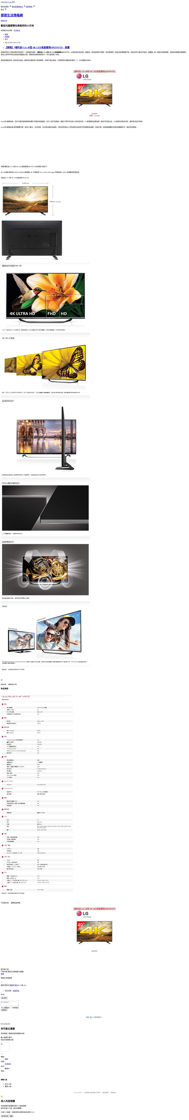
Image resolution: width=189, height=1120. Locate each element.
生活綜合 (17, 30)
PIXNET (80, 1092)
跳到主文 (4, 21)
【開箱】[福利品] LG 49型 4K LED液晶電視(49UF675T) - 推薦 (37, 47)
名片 (6, 39)
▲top (2, 994)
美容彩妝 (16, 991)
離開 (11, 1116)
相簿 (6, 34)
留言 (16, 985)
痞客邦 (11, 985)
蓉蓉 (2, 974)
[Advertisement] (17, 145)
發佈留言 (4, 1010)
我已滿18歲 (5, 1116)
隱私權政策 (105, 1092)
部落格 (7, 37)
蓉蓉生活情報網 (12, 15)
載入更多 (4, 998)
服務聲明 (113, 1092)
